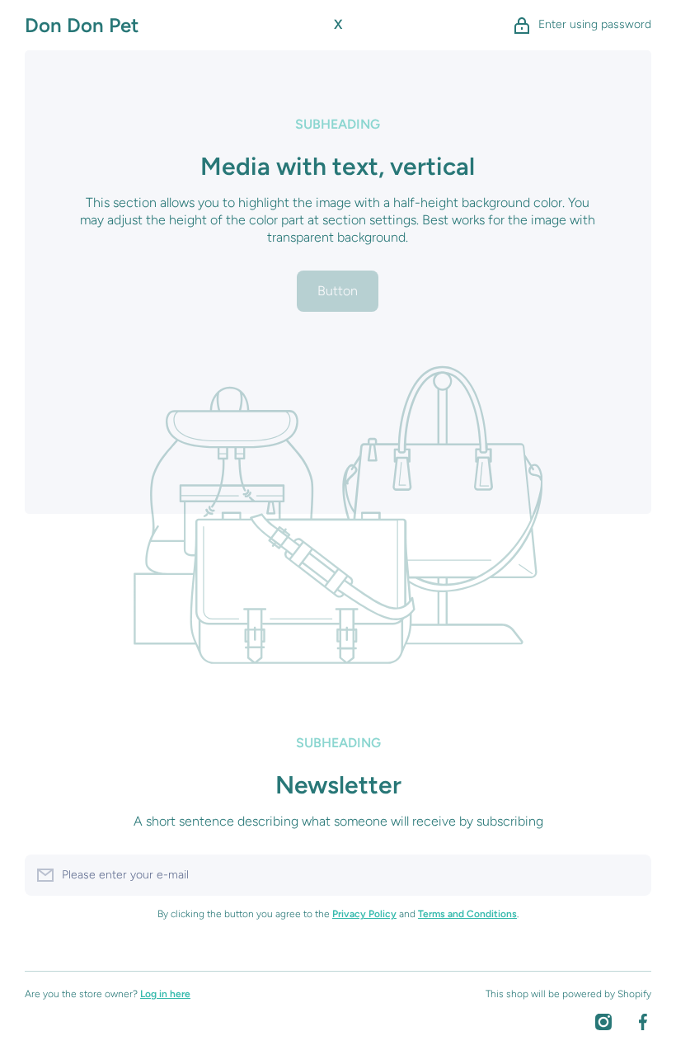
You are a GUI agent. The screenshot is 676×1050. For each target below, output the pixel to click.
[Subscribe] (630, 875)
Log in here (165, 994)
